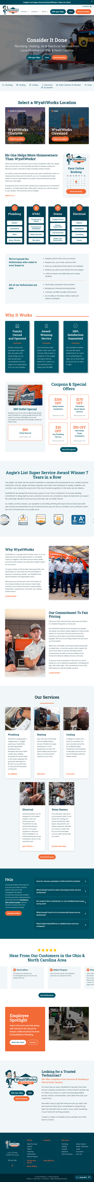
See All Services (47, 857)
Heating (64, 1146)
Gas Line (79, 1154)
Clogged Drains (58, 219)
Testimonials (31, 1154)
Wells (15, 234)
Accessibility (45, 1178)
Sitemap (29, 1178)
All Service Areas (31, 1161)
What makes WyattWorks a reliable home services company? (57, 925)
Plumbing (65, 1144)
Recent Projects (32, 1156)
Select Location (16, 139)
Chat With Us (84, 1177)
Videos (29, 1149)
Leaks (78, 1149)
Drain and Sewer (67, 1154)
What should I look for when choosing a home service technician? (58, 891)
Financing (30, 1151)
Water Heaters (81, 1144)
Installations (14, 229)
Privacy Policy (37, 1178)
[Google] (90, 6)
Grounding (79, 234)
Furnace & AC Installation (36, 228)
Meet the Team (18, 1042)
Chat (71, 12)
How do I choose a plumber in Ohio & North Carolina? (58, 881)
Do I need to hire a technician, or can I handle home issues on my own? (60, 902)
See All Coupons (69, 449)
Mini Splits (36, 240)
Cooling (64, 1149)
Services (24, 11)
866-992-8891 (12, 1160)
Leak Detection (58, 233)
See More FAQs (13, 913)
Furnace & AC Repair (36, 220)
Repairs (15, 223)
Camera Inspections (57, 226)
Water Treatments (82, 1146)
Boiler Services (36, 234)
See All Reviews (47, 995)
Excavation (80, 1151)
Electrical (65, 1151)
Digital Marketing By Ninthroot (58, 1178)
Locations (86, 6)
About (44, 11)
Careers (32, 1042)
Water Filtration (15, 240)
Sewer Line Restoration (57, 239)
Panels (79, 240)
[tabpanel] (17, 347)
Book (83, 12)
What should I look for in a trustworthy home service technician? (58, 913)
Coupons (34, 11)
